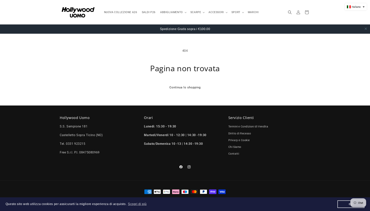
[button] (173, 12)
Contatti (233, 153)
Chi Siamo (234, 146)
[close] (365, 28)
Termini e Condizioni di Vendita (248, 126)
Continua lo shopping (185, 87)
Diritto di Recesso (239, 133)
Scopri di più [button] (137, 204)
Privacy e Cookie (239, 140)
